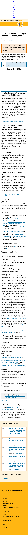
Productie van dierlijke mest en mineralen (11, 357)
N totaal (3, 64)
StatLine (16, 246)
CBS (8, 492)
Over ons (5, 501)
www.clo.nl (10, 411)
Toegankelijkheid (7, 520)
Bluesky (5, 527)
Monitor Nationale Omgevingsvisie (11, 507)
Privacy (5, 518)
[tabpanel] (14, 79)
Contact (5, 505)
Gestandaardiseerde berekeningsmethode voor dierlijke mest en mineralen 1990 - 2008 (14, 224)
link (23, 49)
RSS (4, 529)
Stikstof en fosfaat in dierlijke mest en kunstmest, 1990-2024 (15, 396)
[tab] (3, 64)
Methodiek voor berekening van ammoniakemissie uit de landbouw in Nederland (14, 236)
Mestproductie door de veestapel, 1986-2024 (13, 121)
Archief (5, 514)
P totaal (8, 64)
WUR (19, 492)
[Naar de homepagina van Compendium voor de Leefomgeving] (14, 9)
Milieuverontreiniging (19, 445)
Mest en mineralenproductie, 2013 (16, 226)
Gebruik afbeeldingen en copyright (11, 516)
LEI (6, 248)
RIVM (14, 492)
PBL (11, 492)
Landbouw (11, 40)
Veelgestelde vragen (8, 503)
